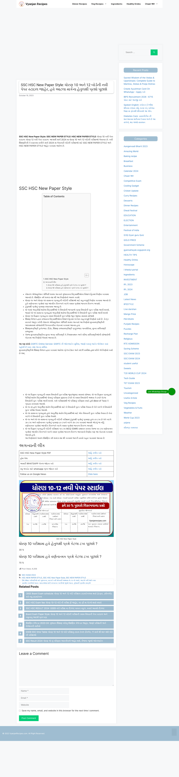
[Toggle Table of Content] (85, 275)
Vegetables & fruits (133, 408)
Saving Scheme (131, 348)
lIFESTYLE (129, 304)
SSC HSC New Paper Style (56, 279)
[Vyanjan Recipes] (21, 4)
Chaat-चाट (150, 4)
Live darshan (130, 309)
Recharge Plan (131, 334)
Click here (93, 474)
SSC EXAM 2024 (29, 575)
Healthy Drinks (134, 4)
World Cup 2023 (132, 418)
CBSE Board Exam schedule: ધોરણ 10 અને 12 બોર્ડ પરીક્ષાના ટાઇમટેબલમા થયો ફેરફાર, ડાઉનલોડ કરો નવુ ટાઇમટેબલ (69, 595)
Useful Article (130, 398)
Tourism (128, 388)
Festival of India (131, 230)
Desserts (128, 200)
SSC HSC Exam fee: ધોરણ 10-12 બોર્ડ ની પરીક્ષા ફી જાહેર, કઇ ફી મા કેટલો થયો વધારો (64, 602)
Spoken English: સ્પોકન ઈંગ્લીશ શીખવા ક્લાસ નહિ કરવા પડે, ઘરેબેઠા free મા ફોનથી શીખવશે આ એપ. (139, 108)
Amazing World (131, 151)
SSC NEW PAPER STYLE (76, 578)
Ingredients (116, 4)
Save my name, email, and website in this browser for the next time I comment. (60, 710)
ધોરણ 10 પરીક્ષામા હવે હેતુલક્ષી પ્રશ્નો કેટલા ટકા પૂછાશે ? (67, 285)
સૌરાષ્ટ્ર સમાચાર (131, 427)
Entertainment (131, 225)
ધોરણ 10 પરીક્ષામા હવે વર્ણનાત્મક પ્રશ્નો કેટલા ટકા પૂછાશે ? (68, 288)
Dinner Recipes (79, 4)
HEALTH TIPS (130, 255)
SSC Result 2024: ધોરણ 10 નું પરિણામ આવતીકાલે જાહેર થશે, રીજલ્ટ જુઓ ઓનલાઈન (64, 641)
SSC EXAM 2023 (132, 353)
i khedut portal (131, 270)
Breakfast (128, 161)
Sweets (127, 368)
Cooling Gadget (131, 186)
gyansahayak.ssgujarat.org (137, 250)
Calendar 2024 (131, 171)
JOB (126, 294)
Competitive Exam (132, 181)
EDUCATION (130, 215)
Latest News (130, 299)
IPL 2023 (128, 284)
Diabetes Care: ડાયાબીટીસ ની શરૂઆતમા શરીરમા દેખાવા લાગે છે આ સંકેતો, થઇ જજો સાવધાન (139, 119)
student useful (131, 363)
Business (128, 166)
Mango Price (130, 314)
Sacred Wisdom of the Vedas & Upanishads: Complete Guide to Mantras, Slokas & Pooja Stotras (139, 81)
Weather (128, 413)
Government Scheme (134, 245)
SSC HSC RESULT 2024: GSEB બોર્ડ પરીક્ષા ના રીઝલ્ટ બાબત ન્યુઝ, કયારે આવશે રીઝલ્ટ (65, 608)
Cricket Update (131, 191)
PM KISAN (129, 319)
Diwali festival (130, 210)
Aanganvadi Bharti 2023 (136, 146)
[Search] (154, 52)
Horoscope (129, 265)
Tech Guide (129, 378)
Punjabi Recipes (131, 324)
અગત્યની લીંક (50, 282)
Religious (128, 339)
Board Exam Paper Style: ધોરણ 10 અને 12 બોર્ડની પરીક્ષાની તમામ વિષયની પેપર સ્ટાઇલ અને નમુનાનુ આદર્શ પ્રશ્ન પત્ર (66, 616)
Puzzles (127, 329)
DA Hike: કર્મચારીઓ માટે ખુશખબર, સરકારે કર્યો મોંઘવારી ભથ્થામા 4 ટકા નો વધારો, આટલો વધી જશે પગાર (59, 580)
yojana (127, 422)
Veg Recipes (97, 4)
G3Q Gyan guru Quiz (134, 235)
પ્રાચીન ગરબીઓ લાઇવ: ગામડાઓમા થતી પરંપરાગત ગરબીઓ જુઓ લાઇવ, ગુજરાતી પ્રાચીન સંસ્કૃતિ (56, 583)
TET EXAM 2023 (132, 383)
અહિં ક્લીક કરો (94, 453)
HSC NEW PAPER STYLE (32, 578)
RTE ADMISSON (131, 343)
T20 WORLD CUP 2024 (135, 373)
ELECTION (129, 220)
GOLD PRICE (130, 240)
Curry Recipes (130, 195)
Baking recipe (130, 156)
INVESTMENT (130, 279)
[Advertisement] (73, 25)
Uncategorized (131, 393)
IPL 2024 (128, 289)
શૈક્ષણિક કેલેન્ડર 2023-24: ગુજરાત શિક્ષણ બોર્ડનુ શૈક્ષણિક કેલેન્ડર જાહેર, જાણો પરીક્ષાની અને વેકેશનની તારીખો (66, 624)
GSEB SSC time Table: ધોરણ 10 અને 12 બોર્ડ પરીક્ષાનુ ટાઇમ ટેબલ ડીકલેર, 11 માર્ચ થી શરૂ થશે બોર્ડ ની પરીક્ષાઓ (69, 633)
